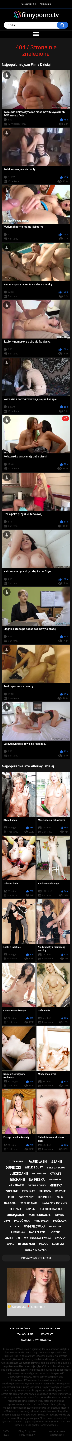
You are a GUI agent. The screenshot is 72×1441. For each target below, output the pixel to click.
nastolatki (37, 1232)
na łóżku (10, 1203)
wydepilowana (34, 1226)
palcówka (22, 1221)
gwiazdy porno (54, 1203)
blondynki (26, 1244)
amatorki (12, 1238)
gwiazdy (60, 1238)
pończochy (26, 1197)
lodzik (55, 1232)
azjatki (14, 1226)
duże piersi (16, 1161)
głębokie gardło (51, 1209)
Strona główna (20, 1328)
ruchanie (17, 1179)
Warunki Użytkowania (36, 1340)
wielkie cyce (29, 1203)
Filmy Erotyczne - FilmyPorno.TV (27, 1433)
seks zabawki (56, 1167)
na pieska (37, 1179)
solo (59, 1197)
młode (43, 1243)
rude (11, 1197)
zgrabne (11, 1191)
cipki (7, 1220)
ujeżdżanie (18, 1173)
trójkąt (28, 1191)
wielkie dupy (34, 1167)
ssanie (56, 1161)
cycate (55, 1173)
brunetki (45, 1197)
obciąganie (16, 1215)
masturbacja (39, 1215)
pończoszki (41, 1220)
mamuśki (55, 1179)
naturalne (39, 1173)
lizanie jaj (18, 1232)
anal (10, 1243)
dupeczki (13, 1167)
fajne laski (37, 1161)
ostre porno (37, 1185)
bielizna (14, 1209)
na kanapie (16, 1185)
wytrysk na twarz (37, 1237)
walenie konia (35, 1250)
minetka (56, 1185)
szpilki (31, 1208)
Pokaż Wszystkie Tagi (36, 1257)
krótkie (60, 1191)
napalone (55, 1226)
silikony (45, 1191)
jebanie (59, 1215)
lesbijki (58, 1243)
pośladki (60, 1221)
